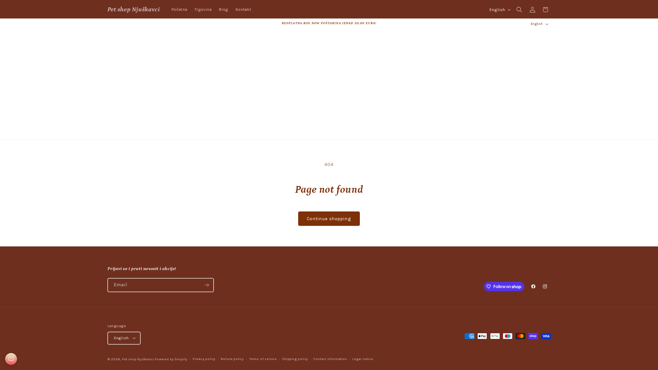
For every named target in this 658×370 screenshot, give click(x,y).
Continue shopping (329, 218)
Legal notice (362, 359)
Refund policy (232, 359)
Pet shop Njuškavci (138, 359)
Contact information (330, 359)
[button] (519, 9)
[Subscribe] (206, 285)
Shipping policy (295, 359)
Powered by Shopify (171, 359)
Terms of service (263, 359)
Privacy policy (204, 359)
